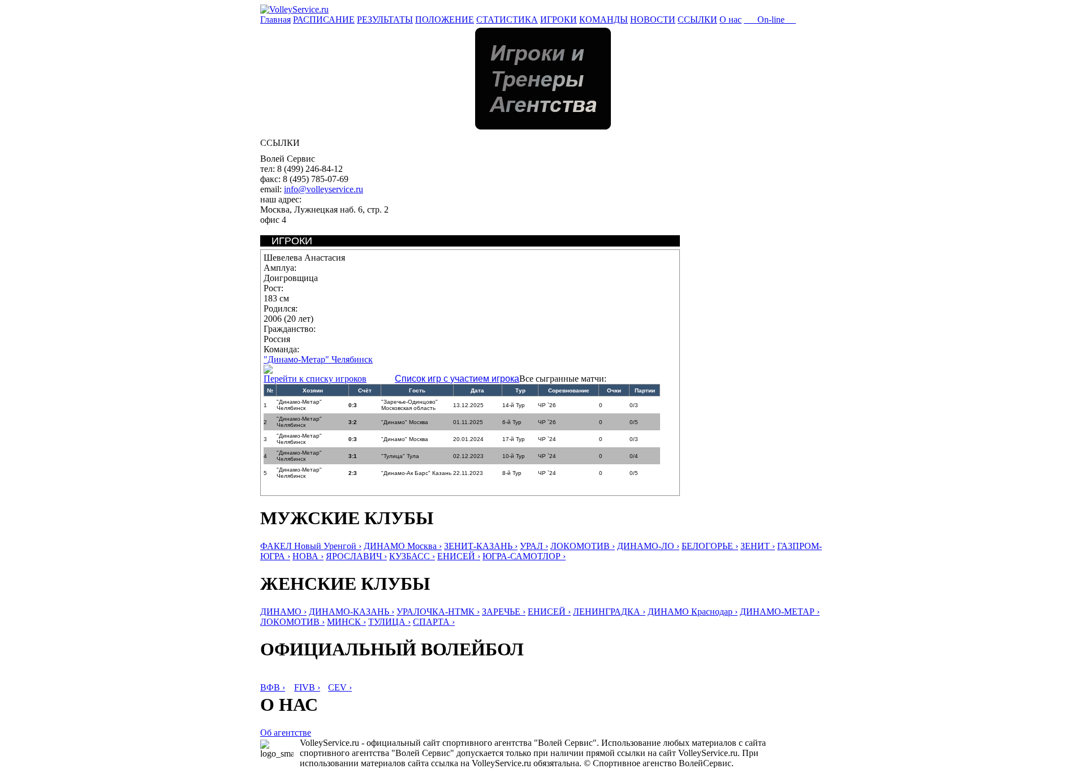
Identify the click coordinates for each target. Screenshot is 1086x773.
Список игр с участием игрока (457, 378)
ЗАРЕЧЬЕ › (503, 611)
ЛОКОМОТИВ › (582, 546)
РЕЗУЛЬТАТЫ (385, 19)
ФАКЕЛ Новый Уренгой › (310, 546)
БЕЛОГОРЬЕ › (710, 546)
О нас (730, 19)
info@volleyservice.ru (323, 189)
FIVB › (307, 687)
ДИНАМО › (283, 611)
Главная (275, 19)
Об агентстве (285, 732)
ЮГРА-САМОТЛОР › (524, 556)
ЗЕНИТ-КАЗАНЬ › (481, 546)
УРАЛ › (534, 546)
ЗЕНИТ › (757, 546)
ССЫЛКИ (697, 19)
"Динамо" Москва (404, 422)
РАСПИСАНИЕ (324, 19)
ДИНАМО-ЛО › (648, 546)
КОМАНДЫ (603, 19)
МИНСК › (346, 622)
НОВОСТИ (652, 19)
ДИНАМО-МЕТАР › (780, 611)
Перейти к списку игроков (315, 378)
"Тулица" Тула (400, 456)
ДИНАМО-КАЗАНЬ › (351, 611)
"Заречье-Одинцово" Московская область (409, 405)
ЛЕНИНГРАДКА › (609, 611)
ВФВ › (272, 687)
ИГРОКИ (558, 19)
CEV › (340, 687)
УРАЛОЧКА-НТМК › (438, 611)
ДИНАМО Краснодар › (693, 611)
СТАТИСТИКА (507, 19)
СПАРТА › (434, 622)
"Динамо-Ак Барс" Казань (416, 473)
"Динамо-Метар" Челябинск (318, 359)
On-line (770, 19)
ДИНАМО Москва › (403, 546)
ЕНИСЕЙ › (458, 556)
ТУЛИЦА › (389, 622)
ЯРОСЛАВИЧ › (356, 556)
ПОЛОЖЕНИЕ (444, 19)
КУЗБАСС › (412, 556)
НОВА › (308, 556)
